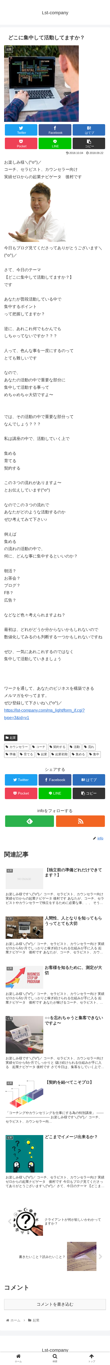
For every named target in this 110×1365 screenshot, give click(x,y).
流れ (91, 747)
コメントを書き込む (55, 1304)
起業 (13, 737)
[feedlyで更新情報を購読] (29, 821)
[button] (99, 783)
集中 (96, 754)
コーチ (40, 747)
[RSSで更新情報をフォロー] (80, 821)
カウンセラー (18, 747)
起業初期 (61, 754)
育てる (28, 754)
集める (80, 754)
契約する (59, 747)
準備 (12, 754)
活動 (77, 747)
